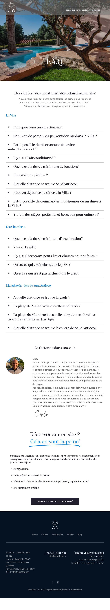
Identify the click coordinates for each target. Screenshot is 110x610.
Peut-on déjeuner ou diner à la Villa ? (42, 193)
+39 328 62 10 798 (55, 553)
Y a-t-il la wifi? (24, 247)
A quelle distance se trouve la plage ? (41, 297)
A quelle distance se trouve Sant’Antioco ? (45, 184)
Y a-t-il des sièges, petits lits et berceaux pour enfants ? (56, 215)
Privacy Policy (12, 569)
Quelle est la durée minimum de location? (46, 167)
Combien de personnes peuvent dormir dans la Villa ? (55, 136)
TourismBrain (76, 589)
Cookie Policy (28, 569)
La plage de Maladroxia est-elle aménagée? (46, 306)
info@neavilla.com (57, 556)
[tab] (55, 127)
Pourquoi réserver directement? (38, 127)
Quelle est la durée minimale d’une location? (48, 239)
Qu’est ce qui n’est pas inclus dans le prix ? (46, 273)
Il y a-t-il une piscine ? (30, 175)
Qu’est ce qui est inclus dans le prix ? (41, 265)
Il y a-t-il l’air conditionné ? (34, 158)
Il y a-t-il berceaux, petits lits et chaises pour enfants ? (55, 256)
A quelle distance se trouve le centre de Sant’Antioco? (54, 328)
